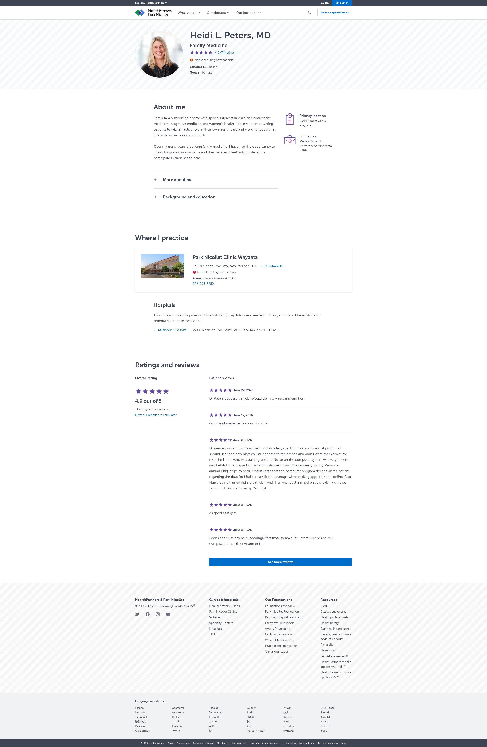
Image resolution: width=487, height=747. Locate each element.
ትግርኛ (324, 730)
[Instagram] (158, 615)
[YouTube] (168, 615)
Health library (330, 623)
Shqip (249, 726)
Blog (324, 606)
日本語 (250, 717)
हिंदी (248, 721)
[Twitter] (137, 615)
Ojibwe (325, 726)
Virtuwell (215, 617)
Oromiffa (214, 717)
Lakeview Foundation (279, 623)
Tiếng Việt (141, 717)
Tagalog (214, 708)
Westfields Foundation (280, 640)
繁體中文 (140, 721)
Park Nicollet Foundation (282, 611)
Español (139, 708)
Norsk (324, 721)
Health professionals (334, 617)
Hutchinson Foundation (281, 646)
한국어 (176, 730)
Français (177, 726)
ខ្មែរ (210, 730)
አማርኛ (213, 721)
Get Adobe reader (333, 656)
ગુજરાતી (287, 708)
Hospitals (215, 628)
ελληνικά (288, 730)
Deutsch (251, 708)
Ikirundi (325, 712)
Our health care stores (336, 628)
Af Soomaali (142, 730)
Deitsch (176, 717)
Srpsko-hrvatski (255, 730)
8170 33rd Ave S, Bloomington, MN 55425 (164, 606)
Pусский (140, 726)
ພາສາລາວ (178, 712)
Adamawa (178, 708)
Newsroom (328, 650)
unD (211, 726)
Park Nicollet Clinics (223, 611)
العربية (176, 721)
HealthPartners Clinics (224, 606)
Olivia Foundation (277, 651)
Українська (216, 712)
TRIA (212, 634)
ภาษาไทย (288, 726)
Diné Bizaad (328, 708)
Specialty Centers (221, 623)
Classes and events (333, 611)
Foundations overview (280, 606)
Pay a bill (327, 644)
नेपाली (286, 721)
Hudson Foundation (278, 634)
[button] (342, 3)
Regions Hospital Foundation (284, 617)
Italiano (287, 717)
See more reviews (280, 562)
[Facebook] (147, 615)
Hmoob (140, 712)
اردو (285, 712)
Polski (249, 712)
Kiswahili (325, 717)
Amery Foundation (277, 628)
